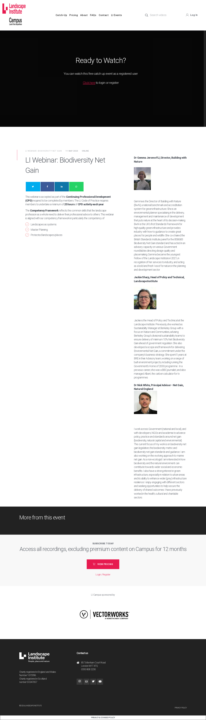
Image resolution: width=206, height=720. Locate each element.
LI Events (116, 15)
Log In (194, 15)
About (84, 15)
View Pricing (105, 564)
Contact (104, 15)
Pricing (73, 15)
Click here (89, 83)
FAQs (93, 15)
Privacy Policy (181, 708)
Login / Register (103, 574)
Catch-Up (61, 15)
